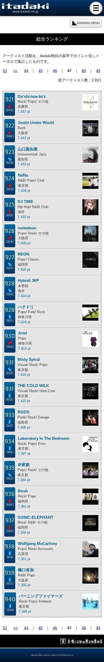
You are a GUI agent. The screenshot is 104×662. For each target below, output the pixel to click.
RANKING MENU (88, 23)
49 (98, 71)
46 (55, 71)
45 (40, 71)
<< (15, 71)
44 (26, 71)
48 (84, 71)
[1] (5, 71)
